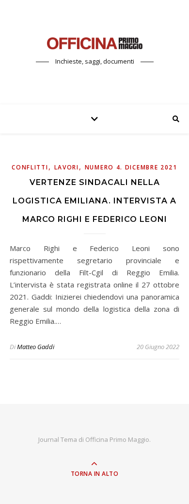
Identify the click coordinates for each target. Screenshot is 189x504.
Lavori (66, 167)
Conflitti (30, 167)
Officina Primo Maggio (117, 439)
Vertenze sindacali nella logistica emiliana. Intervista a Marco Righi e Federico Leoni (94, 201)
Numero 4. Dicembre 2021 (131, 167)
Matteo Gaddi (35, 346)
